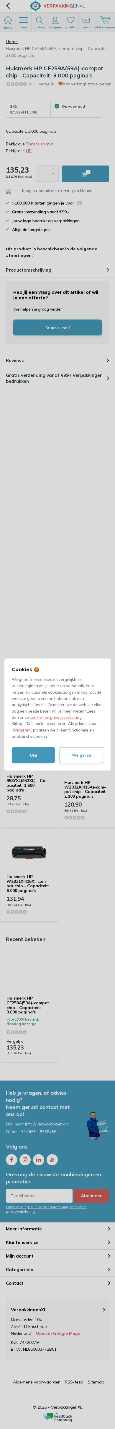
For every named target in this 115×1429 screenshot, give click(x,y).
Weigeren (22, 730)
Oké (33, 755)
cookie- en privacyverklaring (56, 717)
